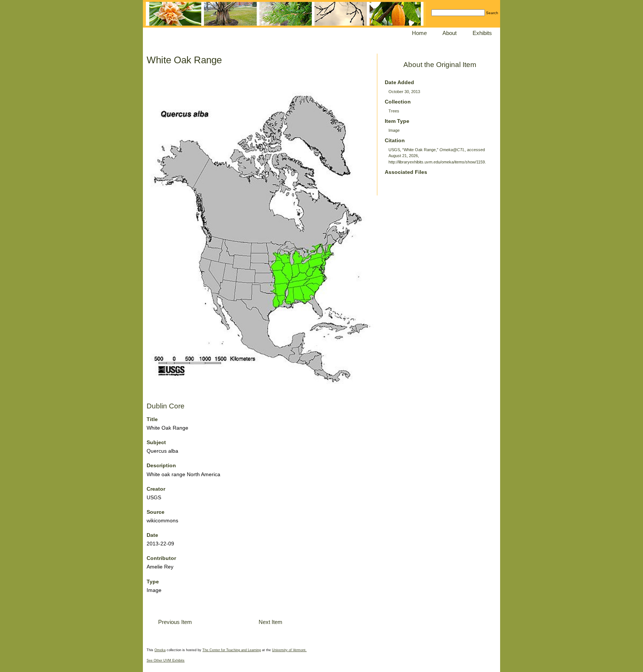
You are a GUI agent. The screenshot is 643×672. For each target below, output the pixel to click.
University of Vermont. (289, 650)
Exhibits (482, 33)
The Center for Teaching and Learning (231, 650)
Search (492, 13)
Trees (393, 111)
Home (419, 33)
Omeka (160, 650)
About (449, 33)
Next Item (270, 622)
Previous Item (175, 622)
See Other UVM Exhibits (166, 660)
